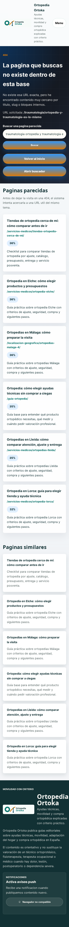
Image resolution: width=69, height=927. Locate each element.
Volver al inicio (34, 158)
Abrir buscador (34, 171)
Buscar (34, 145)
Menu (59, 23)
